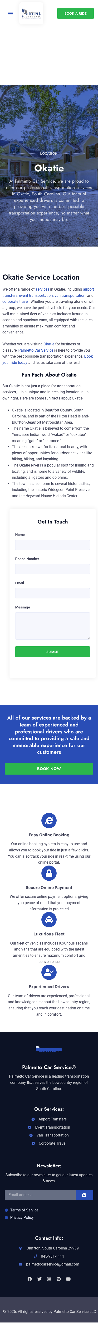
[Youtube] (68, 1279)
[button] (10, 13)
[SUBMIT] (84, 1195)
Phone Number (27, 559)
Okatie (49, 344)
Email (19, 583)
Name (20, 535)
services (42, 289)
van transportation (69, 295)
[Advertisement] (49, 76)
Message (22, 607)
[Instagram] (49, 1279)
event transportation (36, 295)
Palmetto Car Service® (49, 1067)
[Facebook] (30, 1279)
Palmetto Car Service (35, 350)
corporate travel (15, 301)
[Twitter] (39, 1279)
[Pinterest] (58, 1279)
